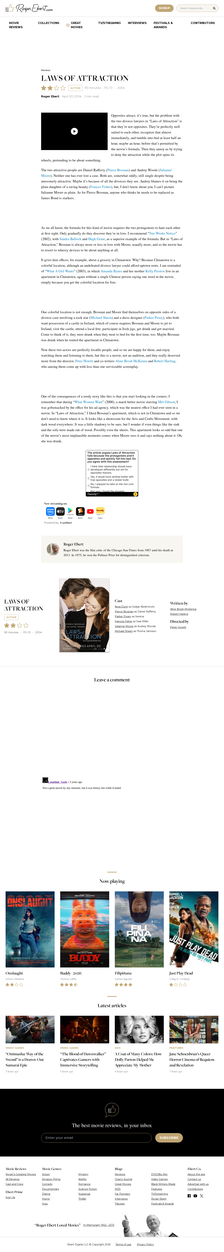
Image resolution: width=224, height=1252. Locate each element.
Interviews (137, 23)
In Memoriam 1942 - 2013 (98, 1225)
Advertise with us (198, 1184)
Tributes (120, 1203)
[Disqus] (112, 819)
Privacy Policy (145, 1244)
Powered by (51, 522)
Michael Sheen (101, 317)
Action (75, 88)
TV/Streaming (109, 23)
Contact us (194, 1179)
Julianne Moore (124, 626)
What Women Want (88, 401)
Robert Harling (164, 361)
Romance (84, 1184)
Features (156, 1189)
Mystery (83, 1174)
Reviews (45, 70)
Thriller (82, 1198)
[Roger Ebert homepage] (29, 8)
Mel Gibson (166, 401)
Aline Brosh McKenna (131, 361)
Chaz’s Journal (123, 1179)
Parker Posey (154, 317)
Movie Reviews (16, 25)
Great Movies (77, 25)
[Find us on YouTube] (195, 1195)
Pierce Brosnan (118, 170)
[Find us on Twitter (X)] (201, 1195)
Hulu (45, 1203)
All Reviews (12, 1179)
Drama (46, 1194)
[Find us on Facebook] (189, 1195)
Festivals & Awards (163, 25)
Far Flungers (122, 1194)
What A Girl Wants (60, 271)
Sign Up (10, 1197)
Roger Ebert (50, 96)
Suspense (84, 1194)
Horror (46, 1198)
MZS (118, 1189)
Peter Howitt (84, 361)
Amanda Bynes (111, 271)
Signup (164, 8)
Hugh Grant (96, 238)
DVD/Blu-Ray (159, 1174)
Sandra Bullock (70, 238)
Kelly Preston (155, 271)
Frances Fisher (100, 186)
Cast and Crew (14, 1184)
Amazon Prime (51, 1179)
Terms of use (123, 1244)
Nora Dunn (121, 606)
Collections (48, 23)
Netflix (82, 1179)
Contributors (203, 23)
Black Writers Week (163, 1184)
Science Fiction (87, 1189)
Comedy (47, 1184)
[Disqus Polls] (112, 732)
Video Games (159, 1179)
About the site (196, 1174)
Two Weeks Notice (162, 233)
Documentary (50, 1189)
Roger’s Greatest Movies (21, 1174)
